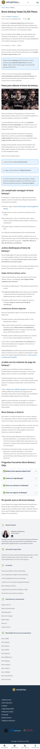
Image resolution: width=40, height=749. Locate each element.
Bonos (7, 8)
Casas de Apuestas (4, 747)
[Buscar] (28, 2)
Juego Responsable (7, 709)
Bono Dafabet (5, 672)
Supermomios (5, 627)
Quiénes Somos (6, 718)
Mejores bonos (6, 605)
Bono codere (5, 668)
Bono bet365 (5, 642)
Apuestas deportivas (14, 747)
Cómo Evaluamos (6, 703)
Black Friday (5, 620)
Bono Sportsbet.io (7, 676)
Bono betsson (5, 653)
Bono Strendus (6, 679)
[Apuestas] (10, 2)
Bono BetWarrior (6, 657)
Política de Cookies (7, 712)
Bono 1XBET (5, 639)
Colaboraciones (6, 700)
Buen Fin (4, 623)
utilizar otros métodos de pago (15, 389)
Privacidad (4, 715)
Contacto (4, 706)
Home (3, 8)
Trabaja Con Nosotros (8, 721)
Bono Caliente (5, 665)
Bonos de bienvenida (8, 608)
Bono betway (5, 661)
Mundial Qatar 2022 (35, 747)
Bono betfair (5, 650)
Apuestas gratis (6, 612)
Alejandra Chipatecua (13, 16)
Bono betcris (5, 646)
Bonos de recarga (6, 616)
